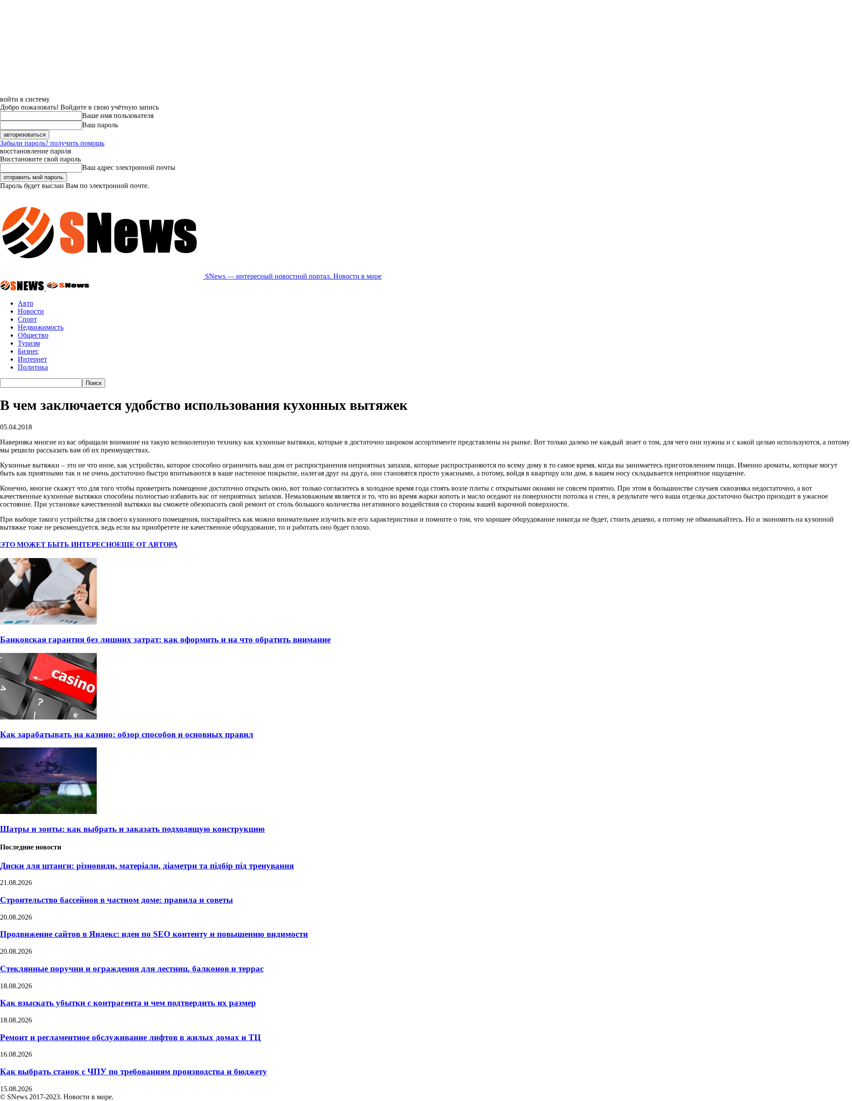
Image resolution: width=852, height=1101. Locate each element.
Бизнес (28, 351)
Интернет (32, 359)
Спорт (27, 319)
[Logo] (23, 288)
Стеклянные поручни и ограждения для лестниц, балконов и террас (132, 968)
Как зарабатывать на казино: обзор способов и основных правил (126, 734)
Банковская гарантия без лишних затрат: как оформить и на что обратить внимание (165, 639)
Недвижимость (40, 327)
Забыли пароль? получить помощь (52, 143)
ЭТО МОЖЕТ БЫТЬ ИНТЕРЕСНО (58, 544)
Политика (33, 367)
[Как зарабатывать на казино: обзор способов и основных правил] (48, 717)
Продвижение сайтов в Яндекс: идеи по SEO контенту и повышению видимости (154, 934)
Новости (31, 311)
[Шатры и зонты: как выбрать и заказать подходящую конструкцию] (48, 811)
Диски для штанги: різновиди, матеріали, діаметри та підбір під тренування (147, 865)
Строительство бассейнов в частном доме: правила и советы (116, 899)
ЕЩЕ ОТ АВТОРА (147, 544)
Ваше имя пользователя (118, 115)
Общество (33, 335)
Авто (25, 303)
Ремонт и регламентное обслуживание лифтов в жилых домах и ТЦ (130, 1037)
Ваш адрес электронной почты (128, 167)
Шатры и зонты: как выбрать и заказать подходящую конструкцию (132, 829)
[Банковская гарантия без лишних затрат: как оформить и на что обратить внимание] (48, 622)
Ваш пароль (100, 125)
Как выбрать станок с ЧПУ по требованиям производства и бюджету (133, 1071)
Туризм (29, 343)
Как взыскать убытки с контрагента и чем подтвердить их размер (128, 1002)
